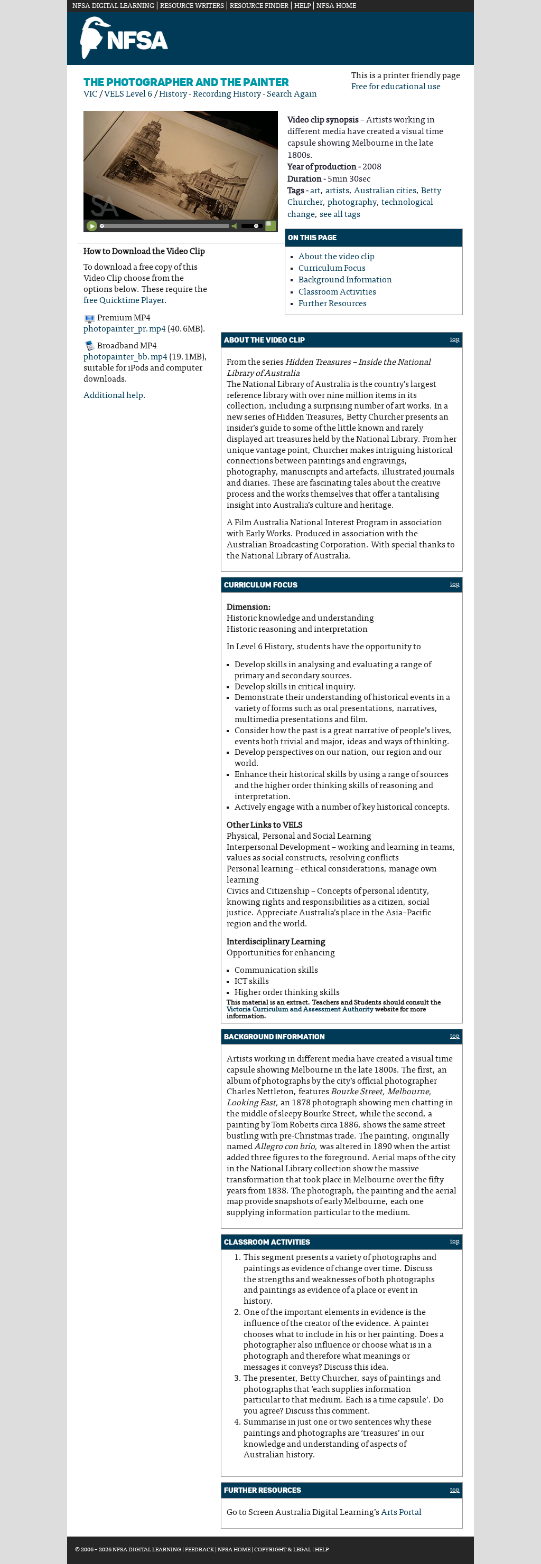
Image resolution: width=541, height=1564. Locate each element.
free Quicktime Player (123, 301)
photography (352, 202)
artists (337, 191)
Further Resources (333, 304)
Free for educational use (396, 87)
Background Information (345, 280)
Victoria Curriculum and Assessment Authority (300, 1010)
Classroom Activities (337, 292)
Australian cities (385, 191)
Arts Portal (401, 1513)
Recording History (227, 94)
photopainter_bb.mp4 (125, 357)
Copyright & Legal (282, 1550)
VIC (90, 94)
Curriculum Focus (332, 268)
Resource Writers (192, 6)
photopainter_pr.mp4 (124, 329)
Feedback (199, 1550)
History (173, 94)
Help (302, 6)
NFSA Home (336, 6)
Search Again (292, 94)
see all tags (340, 215)
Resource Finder (259, 6)
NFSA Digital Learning (113, 6)
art (315, 191)
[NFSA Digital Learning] (124, 57)
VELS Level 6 (128, 94)
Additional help (113, 396)
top (455, 339)
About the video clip (337, 257)
